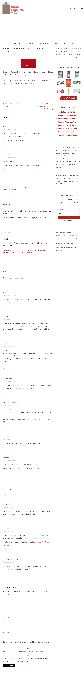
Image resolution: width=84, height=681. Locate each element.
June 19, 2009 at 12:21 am (9, 183)
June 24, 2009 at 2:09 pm (9, 531)
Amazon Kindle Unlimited (67, 129)
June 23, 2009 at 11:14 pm (9, 460)
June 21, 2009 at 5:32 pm (9, 346)
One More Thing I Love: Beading (34, 218)
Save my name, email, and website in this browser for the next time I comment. (26, 643)
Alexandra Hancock (10, 403)
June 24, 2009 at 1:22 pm (9, 486)
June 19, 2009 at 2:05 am (9, 207)
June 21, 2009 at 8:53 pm (9, 381)
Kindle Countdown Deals (67, 115)
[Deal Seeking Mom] (13, 14)
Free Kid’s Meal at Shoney (30, 469)
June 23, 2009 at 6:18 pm (9, 439)
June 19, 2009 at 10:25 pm (9, 295)
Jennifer (6, 155)
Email (6, 625)
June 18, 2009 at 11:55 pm (9, 157)
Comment (7, 598)
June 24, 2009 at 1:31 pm (9, 507)
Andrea (6, 458)
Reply (5, 144)
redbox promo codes (17, 93)
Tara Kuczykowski (10, 379)
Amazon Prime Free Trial (67, 122)
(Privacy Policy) (24, 661)
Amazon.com (69, 243)
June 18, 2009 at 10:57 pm (9, 129)
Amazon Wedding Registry (68, 135)
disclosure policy (60, 247)
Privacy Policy (68, 220)
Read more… (66, 184)
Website (6, 632)
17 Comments (29, 55)
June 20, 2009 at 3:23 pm (9, 319)
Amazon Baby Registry (66, 132)
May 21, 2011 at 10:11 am (9, 562)
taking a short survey (40, 72)
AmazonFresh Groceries (67, 119)
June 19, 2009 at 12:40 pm (9, 235)
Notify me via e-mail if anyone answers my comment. (23, 652)
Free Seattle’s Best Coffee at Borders (34, 166)
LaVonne (6, 204)
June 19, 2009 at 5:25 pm (9, 274)
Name (6, 618)
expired (11, 93)
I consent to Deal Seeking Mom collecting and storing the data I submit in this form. (27, 659)
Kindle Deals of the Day (67, 112)
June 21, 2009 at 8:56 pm (9, 405)
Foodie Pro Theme (54, 678)
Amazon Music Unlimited (67, 125)
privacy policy (70, 247)
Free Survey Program (11, 559)
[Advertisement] (42, 28)
